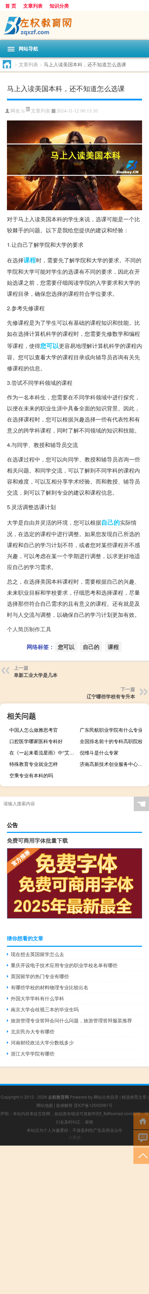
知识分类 (59, 5)
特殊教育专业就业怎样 (33, 763)
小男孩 (74, 1137)
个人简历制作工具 (29, 629)
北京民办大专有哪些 (32, 1031)
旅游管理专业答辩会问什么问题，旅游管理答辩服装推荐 (71, 1020)
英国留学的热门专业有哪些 (40, 976)
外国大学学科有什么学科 (37, 998)
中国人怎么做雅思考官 (33, 729)
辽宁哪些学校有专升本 (111, 696)
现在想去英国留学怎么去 (37, 954)
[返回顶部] (141, 1155)
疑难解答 (64, 1105)
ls (23, 111)
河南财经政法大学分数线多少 (42, 1042)
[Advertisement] (74, 1220)
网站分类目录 (106, 1097)
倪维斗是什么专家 (99, 752)
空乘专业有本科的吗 (31, 775)
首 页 (10, 5)
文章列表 (33, 5)
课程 (30, 259)
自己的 (110, 522)
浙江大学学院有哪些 (32, 1053)
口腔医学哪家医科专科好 (36, 741)
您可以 (49, 345)
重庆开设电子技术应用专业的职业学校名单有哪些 (64, 965)
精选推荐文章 (134, 1097)
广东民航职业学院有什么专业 (111, 729)
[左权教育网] (74, 25)
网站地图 (44, 1105)
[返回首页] (141, 1120)
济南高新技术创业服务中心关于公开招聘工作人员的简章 (113, 763)
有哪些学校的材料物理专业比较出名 (49, 987)
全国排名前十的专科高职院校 (111, 741)
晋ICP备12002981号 (93, 1105)
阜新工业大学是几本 (36, 674)
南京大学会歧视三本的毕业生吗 (45, 1009)
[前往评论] (141, 1138)
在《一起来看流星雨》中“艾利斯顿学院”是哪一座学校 (43, 752)
